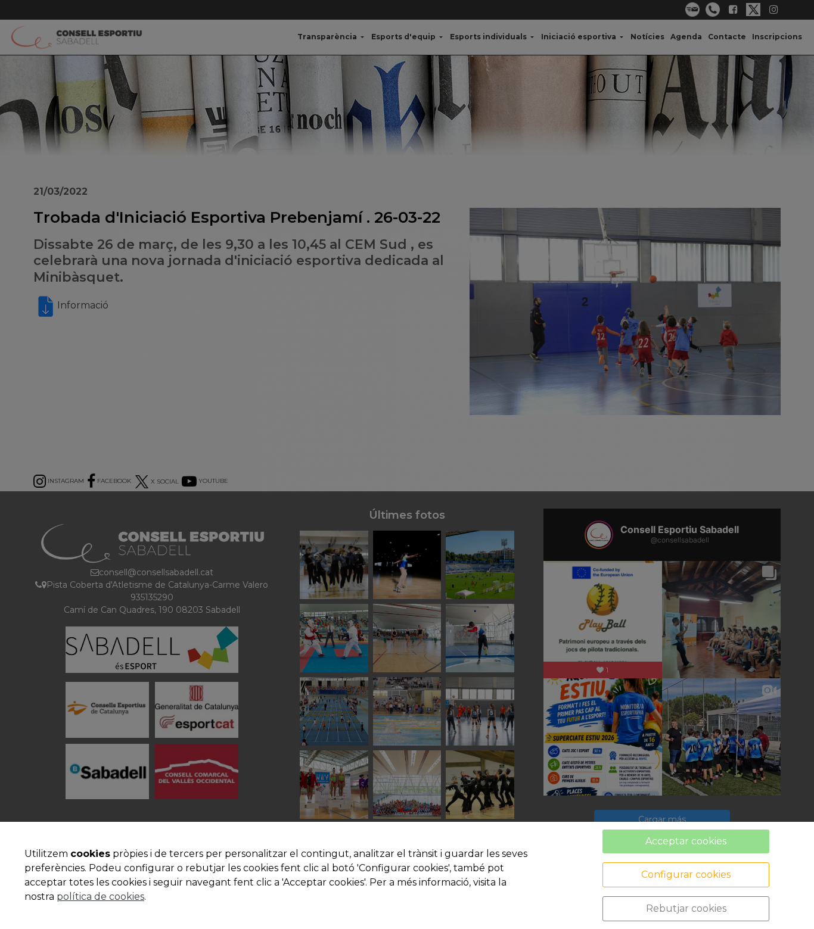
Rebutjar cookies (686, 908)
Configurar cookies (686, 874)
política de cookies (100, 896)
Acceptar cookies (685, 841)
